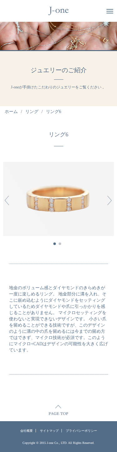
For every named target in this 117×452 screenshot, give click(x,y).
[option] (58, 199)
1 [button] (54, 243)
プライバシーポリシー (81, 430)
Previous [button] (7, 200)
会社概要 (26, 430)
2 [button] (60, 243)
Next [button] (107, 200)
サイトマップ (49, 430)
